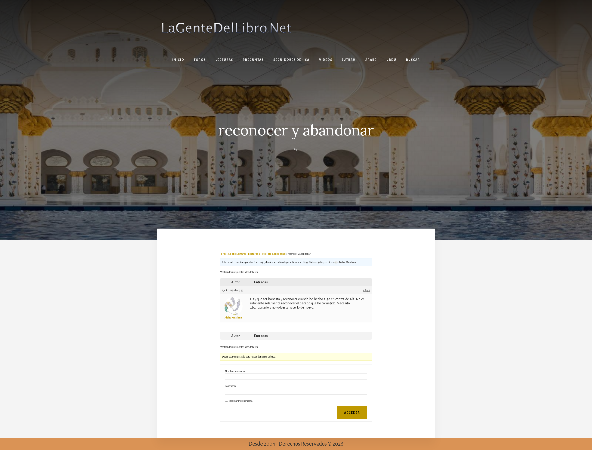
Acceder (352, 412)
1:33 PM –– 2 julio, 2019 (317, 262)
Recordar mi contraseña (240, 400)
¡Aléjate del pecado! (274, 253)
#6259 (366, 290)
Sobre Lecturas (237, 253)
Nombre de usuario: (235, 371)
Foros (223, 253)
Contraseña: (231, 386)
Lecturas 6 (254, 253)
